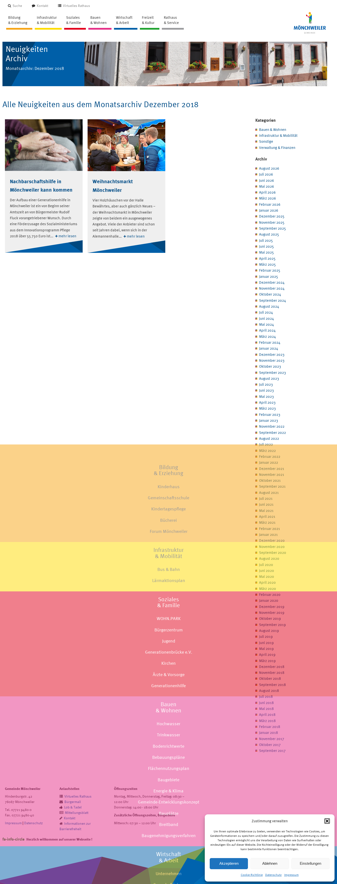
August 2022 (269, 438)
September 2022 (272, 432)
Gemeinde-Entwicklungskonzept (168, 801)
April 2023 (267, 402)
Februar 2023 (269, 414)
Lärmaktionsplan (168, 580)
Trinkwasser (168, 734)
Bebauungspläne (168, 757)
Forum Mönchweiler (168, 531)
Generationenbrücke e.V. (168, 652)
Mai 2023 (266, 396)
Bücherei (168, 520)
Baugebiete (168, 779)
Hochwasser (168, 723)
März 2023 (267, 408)
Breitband (168, 824)
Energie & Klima (168, 790)
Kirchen (168, 663)
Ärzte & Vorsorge (169, 674)
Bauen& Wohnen (168, 707)
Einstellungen (310, 863)
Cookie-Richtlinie (252, 875)
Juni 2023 (266, 390)
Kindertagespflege (168, 508)
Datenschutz (273, 875)
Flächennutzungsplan (168, 768)
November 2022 (271, 426)
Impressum (291, 875)
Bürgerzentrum (168, 629)
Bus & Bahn (168, 569)
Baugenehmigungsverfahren (169, 835)
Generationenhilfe (168, 685)
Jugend (168, 640)
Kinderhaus (169, 486)
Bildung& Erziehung (168, 470)
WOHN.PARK (169, 618)
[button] (327, 821)
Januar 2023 (268, 420)
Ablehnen (269, 863)
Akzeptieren (229, 863)
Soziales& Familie (168, 602)
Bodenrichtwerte (168, 746)
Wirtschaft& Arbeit (168, 857)
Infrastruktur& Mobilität (168, 553)
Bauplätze (168, 813)
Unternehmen (169, 873)
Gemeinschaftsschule (168, 497)
